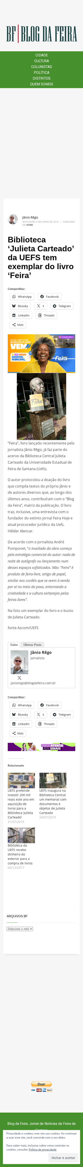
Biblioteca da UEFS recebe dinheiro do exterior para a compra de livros (20, 854)
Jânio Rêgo (30, 217)
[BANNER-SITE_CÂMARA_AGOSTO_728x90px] (41, 746)
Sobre (14, 644)
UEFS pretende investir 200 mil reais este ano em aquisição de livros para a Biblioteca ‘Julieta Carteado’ (21, 803)
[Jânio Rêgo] (19, 661)
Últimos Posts (32, 644)
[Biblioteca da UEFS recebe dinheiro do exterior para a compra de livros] (21, 835)
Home (29, 224)
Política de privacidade (42, 1149)
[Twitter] (19, 677)
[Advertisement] (41, 143)
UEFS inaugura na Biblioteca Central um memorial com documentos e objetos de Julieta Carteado (52, 801)
